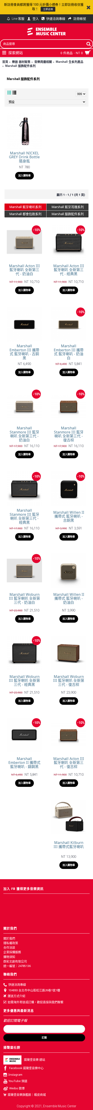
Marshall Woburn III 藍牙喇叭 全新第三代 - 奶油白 (24, 598)
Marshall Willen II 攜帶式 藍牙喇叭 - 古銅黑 (68, 516)
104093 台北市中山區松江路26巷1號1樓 (34, 990)
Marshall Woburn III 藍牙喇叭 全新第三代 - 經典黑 (24, 680)
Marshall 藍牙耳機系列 (67, 207)
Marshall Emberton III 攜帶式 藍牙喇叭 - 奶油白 (69, 351)
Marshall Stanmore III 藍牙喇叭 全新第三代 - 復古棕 (69, 434)
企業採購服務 (12, 952)
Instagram (15, 1074)
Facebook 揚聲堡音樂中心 (26, 1068)
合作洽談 (9, 947)
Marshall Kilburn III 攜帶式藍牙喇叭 (68, 844)
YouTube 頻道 (18, 1081)
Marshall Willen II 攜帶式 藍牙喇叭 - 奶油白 (68, 598)
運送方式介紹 (16, 996)
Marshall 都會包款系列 (25, 214)
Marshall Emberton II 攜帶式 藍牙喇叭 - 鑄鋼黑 (24, 762)
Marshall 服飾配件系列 (67, 214)
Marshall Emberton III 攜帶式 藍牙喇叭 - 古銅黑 (24, 351)
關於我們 (9, 938)
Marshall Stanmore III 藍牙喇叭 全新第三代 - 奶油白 (24, 434)
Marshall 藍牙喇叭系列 (25, 207)
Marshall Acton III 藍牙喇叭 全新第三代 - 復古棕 (68, 762)
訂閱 (44, 1037)
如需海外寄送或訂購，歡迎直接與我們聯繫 (35, 1002)
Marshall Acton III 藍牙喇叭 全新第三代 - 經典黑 (68, 269)
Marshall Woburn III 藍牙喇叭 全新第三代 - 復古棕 (68, 680)
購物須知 (9, 957)
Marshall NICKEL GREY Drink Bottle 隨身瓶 (24, 157)
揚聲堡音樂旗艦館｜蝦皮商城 (27, 1094)
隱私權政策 (10, 943)
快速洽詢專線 (17, 984)
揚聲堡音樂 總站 (34, 1059)
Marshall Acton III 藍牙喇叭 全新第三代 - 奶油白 (24, 269)
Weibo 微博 (17, 1088)
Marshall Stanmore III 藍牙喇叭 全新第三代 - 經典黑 (24, 516)
